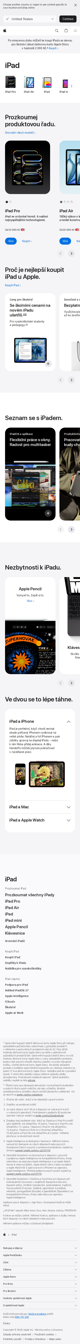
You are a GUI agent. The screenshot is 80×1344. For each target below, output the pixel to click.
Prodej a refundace (35, 1339)
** (25, 315)
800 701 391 (22, 1317)
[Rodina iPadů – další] (71, 86)
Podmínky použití (12, 1339)
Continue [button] (68, 19)
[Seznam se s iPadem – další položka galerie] (71, 529)
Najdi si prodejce (37, 1314)
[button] (30, 19)
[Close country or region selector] (75, 5)
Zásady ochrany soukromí (17, 1334)
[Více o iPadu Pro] (27, 171)
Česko (6, 1323)
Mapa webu (55, 1339)
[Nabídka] (75, 30)
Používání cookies (44, 1334)
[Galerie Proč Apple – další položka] (71, 379)
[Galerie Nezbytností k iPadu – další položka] (71, 683)
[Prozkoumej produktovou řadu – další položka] (71, 253)
